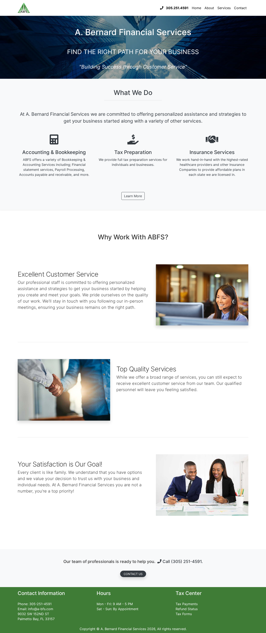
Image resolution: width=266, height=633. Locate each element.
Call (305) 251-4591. (182, 561)
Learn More (133, 196)
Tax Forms (184, 614)
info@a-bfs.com (40, 609)
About (209, 8)
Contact (240, 8)
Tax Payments (187, 604)
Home (196, 8)
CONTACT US (133, 574)
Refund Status (187, 609)
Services (224, 8)
